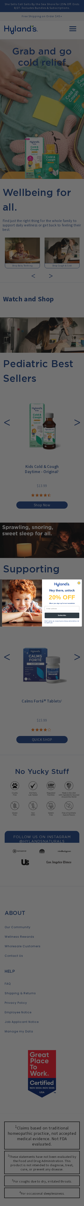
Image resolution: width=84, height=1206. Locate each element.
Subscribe (62, 615)
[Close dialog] (79, 583)
